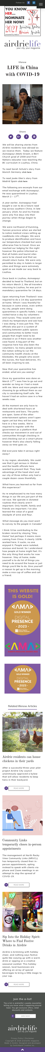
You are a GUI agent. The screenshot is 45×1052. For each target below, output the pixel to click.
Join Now (25, 1016)
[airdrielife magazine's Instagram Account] (33, 2)
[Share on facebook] (26, 136)
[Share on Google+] (18, 136)
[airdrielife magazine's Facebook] (28, 2)
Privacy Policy (17, 1038)
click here (26, 172)
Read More (19, 788)
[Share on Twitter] (10, 136)
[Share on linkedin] (34, 136)
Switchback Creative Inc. (24, 1045)
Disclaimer (29, 1038)
